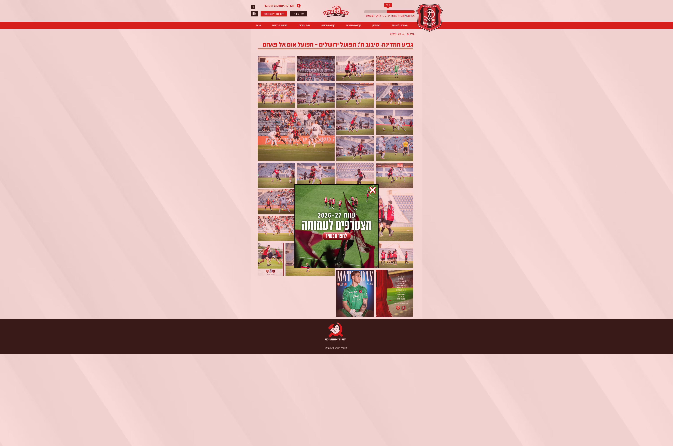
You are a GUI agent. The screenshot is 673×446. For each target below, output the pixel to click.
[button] (372, 189)
